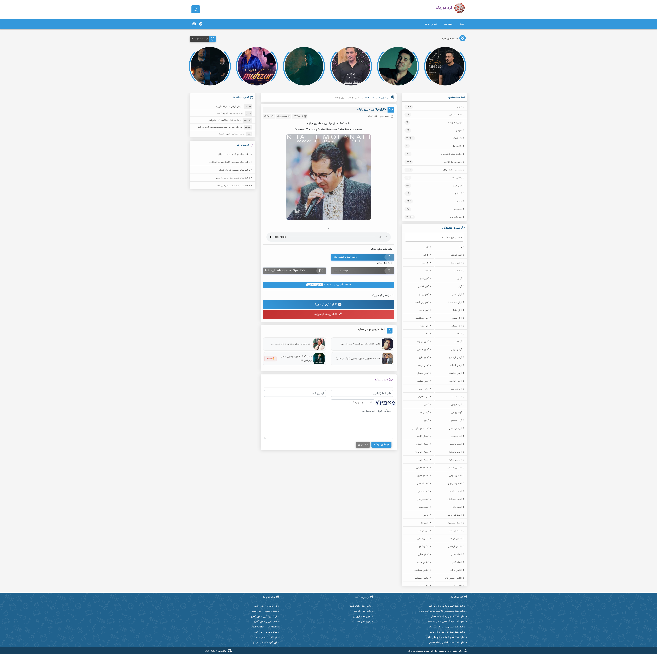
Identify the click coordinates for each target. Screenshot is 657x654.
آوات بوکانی (456, 412)
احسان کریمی (455, 475)
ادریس (426, 515)
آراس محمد (456, 263)
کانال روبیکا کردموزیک (326, 314)
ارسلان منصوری (454, 523)
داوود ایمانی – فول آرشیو (265, 606)
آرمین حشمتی (455, 373)
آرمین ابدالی (456, 365)
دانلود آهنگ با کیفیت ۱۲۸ (345, 257)
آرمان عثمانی (423, 349)
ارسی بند (425, 523)
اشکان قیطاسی (455, 546)
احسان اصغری (422, 444)
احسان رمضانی (454, 468)
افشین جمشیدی (421, 570)
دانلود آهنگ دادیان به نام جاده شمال (234, 170)
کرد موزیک (384, 97)
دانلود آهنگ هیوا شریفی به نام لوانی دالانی (445, 637)
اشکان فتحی (423, 538)
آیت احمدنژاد (455, 420)
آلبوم (459, 107)
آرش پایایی (424, 294)
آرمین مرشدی (422, 381)
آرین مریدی (456, 404)
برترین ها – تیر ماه (362, 611)
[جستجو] (195, 9)
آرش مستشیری (422, 318)
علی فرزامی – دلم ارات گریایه (228, 106)
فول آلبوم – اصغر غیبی (266, 637)
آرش (460, 286)
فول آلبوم (457, 185)
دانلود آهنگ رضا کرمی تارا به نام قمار (223, 120)
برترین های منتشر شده (360, 606)
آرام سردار (424, 263)
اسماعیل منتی (455, 531)
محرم (459, 201)
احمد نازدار (457, 507)
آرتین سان (424, 278)
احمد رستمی (423, 491)
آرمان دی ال (456, 349)
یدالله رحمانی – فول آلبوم (265, 632)
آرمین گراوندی (455, 381)
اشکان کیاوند (423, 546)
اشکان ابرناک (456, 538)
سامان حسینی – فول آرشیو (264, 611)
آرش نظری (424, 326)
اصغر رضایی (423, 554)
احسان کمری (423, 475)
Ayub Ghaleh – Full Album (264, 627)
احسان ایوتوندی (421, 452)
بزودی (459, 130)
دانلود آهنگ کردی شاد (451, 154)
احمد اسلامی (423, 483)
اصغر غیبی (457, 562)
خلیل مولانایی (314, 284)
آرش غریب (424, 310)
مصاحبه (448, 24)
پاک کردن (363, 444)
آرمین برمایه (423, 365)
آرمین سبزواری (422, 373)
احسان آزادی (423, 436)
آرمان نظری (424, 357)
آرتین (459, 278)
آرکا (427, 334)
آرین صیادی (456, 397)
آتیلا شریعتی (456, 255)
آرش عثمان (457, 310)
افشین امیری (423, 562)
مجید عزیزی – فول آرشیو (265, 621)
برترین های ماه (455, 122)
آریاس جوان (423, 389)
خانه (462, 24)
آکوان (426, 404)
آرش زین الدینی (422, 302)
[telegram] (200, 24)
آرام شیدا (458, 271)
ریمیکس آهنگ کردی (452, 170)
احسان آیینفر (456, 444)
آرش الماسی (423, 286)
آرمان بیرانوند (423, 341)
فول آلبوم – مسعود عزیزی (265, 642)
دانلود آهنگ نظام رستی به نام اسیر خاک (233, 185)
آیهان (426, 420)
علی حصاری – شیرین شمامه (230, 133)
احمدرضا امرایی (454, 515)
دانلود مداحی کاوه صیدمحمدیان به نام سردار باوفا (218, 127)
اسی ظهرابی (423, 531)
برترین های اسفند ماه (361, 621)
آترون (426, 247)
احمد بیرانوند (455, 491)
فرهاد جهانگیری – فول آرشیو (264, 616)
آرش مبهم (457, 318)
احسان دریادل (422, 460)
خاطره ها (457, 146)
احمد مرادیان (423, 499)
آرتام (427, 271)
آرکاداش (458, 341)
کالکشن (458, 193)
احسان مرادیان (455, 483)
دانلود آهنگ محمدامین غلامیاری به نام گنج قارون (229, 162)
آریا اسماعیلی (456, 389)
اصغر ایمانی (456, 554)
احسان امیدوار (455, 452)
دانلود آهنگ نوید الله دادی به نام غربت (447, 632)
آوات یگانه (424, 412)
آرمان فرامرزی (455, 357)
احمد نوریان (423, 507)
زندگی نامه (457, 178)
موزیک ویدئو (456, 217)
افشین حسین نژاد (453, 578)
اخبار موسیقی (455, 114)
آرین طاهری (423, 397)
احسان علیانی (422, 468)
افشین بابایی (456, 570)
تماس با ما (431, 24)
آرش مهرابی (456, 326)
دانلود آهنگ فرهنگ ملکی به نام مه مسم (233, 178)
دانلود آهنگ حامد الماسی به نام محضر (447, 642)
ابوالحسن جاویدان (420, 428)
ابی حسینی (456, 436)
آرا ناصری (425, 255)
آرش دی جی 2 (455, 302)
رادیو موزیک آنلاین (453, 162)
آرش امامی (457, 294)
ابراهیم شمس (455, 428)
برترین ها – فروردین (362, 616)
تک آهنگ (457, 138)
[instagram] (194, 24)
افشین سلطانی (422, 578)
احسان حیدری (455, 460)
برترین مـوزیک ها (199, 39)
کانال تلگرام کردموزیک (326, 304)
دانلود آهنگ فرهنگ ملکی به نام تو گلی (234, 154)
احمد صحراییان (454, 499)
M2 (462, 247)
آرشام (459, 334)
